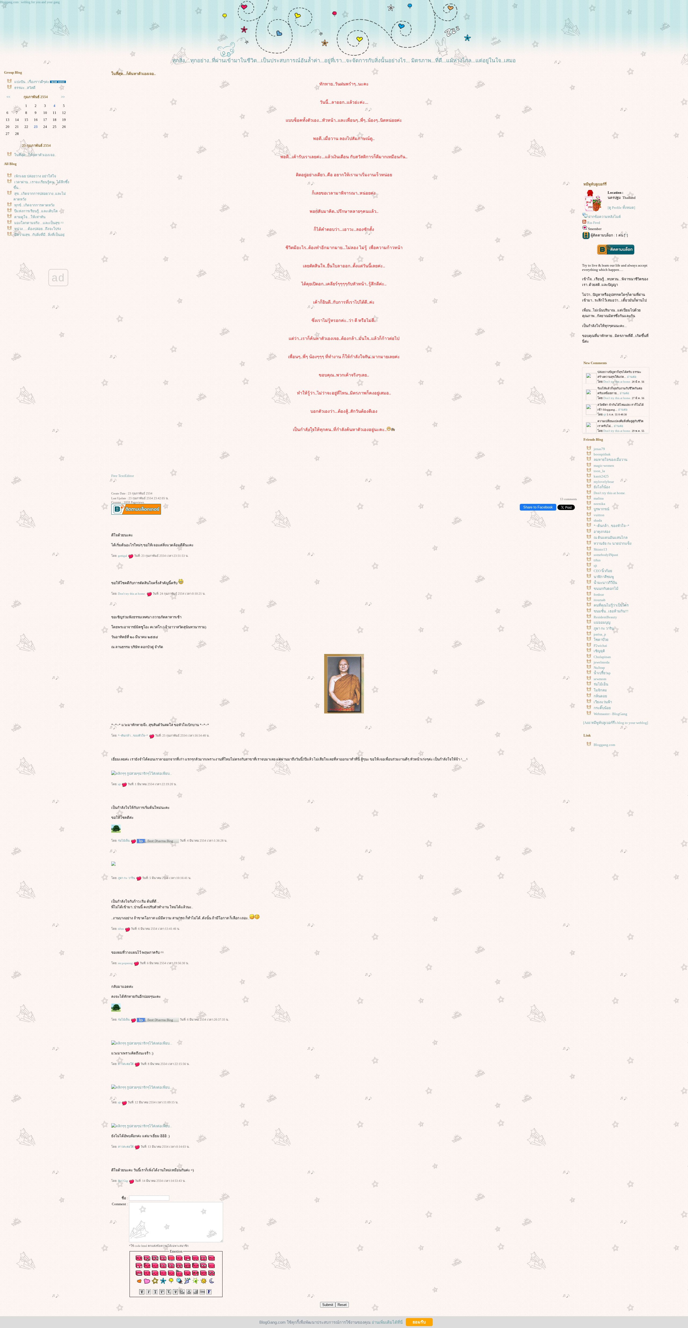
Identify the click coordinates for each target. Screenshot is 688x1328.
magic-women (604, 466)
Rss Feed (593, 223)
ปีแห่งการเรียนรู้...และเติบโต (36, 211)
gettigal (123, 555)
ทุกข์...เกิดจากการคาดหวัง (34, 205)
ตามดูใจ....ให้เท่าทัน (29, 217)
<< (8, 97)
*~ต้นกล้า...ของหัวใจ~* (133, 735)
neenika (599, 504)
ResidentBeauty (605, 617)
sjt (119, 784)
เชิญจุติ (599, 651)
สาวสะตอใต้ (126, 1063)
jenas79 (599, 449)
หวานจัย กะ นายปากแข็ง (613, 543)
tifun (121, 928)
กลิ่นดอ (600, 696)
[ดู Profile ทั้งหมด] (621, 208)
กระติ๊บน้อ (602, 708)
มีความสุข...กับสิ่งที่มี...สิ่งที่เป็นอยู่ (39, 235)
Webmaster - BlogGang (610, 714)
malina (599, 498)
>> (63, 97)
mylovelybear (604, 482)
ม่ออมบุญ (602, 622)
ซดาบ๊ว (601, 640)
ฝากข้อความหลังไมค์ (604, 217)
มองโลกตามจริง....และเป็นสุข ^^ (39, 223)
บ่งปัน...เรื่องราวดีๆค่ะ (31, 82)
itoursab (599, 600)
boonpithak (602, 454)
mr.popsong (126, 963)
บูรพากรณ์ (601, 509)
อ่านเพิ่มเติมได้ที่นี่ (387, 1322)
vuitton (599, 515)
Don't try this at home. (132, 593)
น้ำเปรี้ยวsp (602, 673)
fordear (599, 595)
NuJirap (599, 668)
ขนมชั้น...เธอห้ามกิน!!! (611, 611)
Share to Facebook (538, 507)
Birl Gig (123, 1180)
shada (598, 520)
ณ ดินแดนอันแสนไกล (611, 538)
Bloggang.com (604, 745)
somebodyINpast (606, 555)
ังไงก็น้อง (602, 487)
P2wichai (600, 646)
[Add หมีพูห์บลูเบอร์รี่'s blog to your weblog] (615, 723)
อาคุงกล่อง (602, 532)
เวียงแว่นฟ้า (603, 702)
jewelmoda (602, 662)
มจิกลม (600, 690)
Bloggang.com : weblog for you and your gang (30, 2)
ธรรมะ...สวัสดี (24, 88)
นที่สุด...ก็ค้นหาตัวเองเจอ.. (35, 155)
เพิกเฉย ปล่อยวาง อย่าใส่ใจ (35, 176)
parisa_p (600, 634)
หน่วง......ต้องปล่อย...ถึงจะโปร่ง (37, 229)
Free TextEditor (122, 476)
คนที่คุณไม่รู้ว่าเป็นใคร (611, 605)
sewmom (600, 679)
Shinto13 (600, 549)
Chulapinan (602, 657)
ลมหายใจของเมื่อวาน (610, 460)
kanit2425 (601, 476)
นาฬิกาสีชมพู (604, 577)
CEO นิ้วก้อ (603, 571)
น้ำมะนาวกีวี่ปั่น (605, 583)
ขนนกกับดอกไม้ (606, 589)
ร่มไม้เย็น (124, 840)
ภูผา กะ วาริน (127, 878)
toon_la (599, 471)
